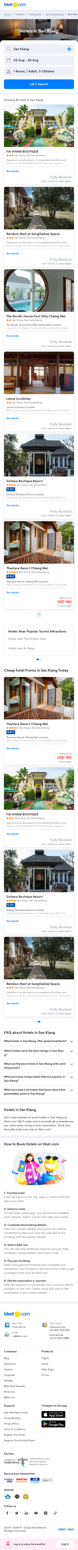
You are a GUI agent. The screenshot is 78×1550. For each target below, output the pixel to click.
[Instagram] (45, 1513)
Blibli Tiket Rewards (14, 1386)
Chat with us (18, 1327)
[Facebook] (7, 1513)
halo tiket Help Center (16, 1412)
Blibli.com (9, 1397)
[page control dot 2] (41, 659)
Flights (45, 1358)
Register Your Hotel (14, 1435)
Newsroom (10, 1363)
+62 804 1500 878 (59, 1330)
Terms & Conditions (14, 1429)
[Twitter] (17, 1513)
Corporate (9, 1375)
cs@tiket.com (19, 1336)
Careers (8, 1369)
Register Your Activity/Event (19, 1440)
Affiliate (8, 1380)
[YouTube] (36, 1513)
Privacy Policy (11, 1423)
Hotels (44, 1363)
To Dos (45, 1375)
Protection (9, 1391)
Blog (6, 1358)
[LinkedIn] (26, 1513)
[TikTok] (55, 1513)
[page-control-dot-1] (39, 1021)
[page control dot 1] (37, 659)
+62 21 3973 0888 (59, 1338)
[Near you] (69, 49)
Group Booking (12, 1418)
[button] (39, 1041)
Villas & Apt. (48, 1369)
